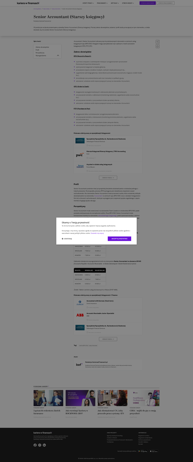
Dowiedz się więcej (97, 233)
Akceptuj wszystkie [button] (119, 239)
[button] (67, 239)
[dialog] (96, 230)
